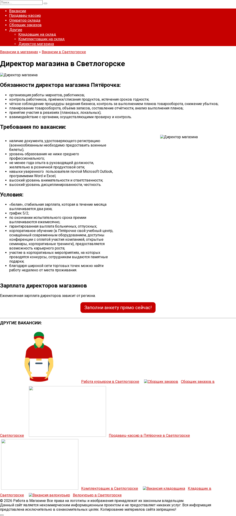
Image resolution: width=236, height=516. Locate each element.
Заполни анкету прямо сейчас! (118, 307)
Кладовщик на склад (37, 34)
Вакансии (17, 11)
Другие (15, 29)
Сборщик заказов (25, 25)
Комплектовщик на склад (41, 39)
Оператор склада (24, 20)
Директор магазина (36, 43)
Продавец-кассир (25, 15)
